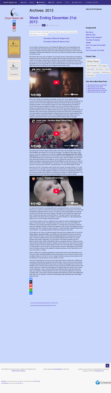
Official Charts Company (18, 371)
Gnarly (88, 47)
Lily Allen (66, 32)
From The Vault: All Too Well (95, 45)
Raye (106, 69)
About (32, 2)
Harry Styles (96, 72)
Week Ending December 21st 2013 (52, 19)
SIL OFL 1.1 (20, 383)
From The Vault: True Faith (95, 50)
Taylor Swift (90, 69)
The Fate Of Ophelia (93, 40)
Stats (60, 2)
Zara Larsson (99, 69)
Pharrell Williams (73, 32)
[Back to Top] (107, 365)
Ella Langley (103, 66)
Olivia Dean (93, 61)
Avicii (39, 34)
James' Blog (78, 2)
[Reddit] (56, 287)
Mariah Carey (59, 32)
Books (52, 2)
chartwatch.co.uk (99, 371)
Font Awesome (4, 383)
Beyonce (39, 32)
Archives (42, 2)
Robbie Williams (33, 34)
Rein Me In (89, 32)
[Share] (56, 293)
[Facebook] (56, 279)
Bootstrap (3, 381)
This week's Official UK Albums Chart (56, 41)
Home (25, 2)
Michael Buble (45, 32)
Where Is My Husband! (94, 37)
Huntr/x (89, 72)
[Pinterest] (56, 284)
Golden (88, 42)
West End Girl (90, 34)
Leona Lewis (52, 32)
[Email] (14, 30)
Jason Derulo (33, 32)
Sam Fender (92, 65)
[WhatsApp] (56, 290)
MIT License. (37, 381)
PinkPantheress (106, 72)
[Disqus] (56, 332)
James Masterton (57, 369)
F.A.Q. (67, 2)
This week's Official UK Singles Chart (56, 38)
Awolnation (44, 34)
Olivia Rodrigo (90, 75)
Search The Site (92, 2)
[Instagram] (14, 27)
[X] (56, 282)
